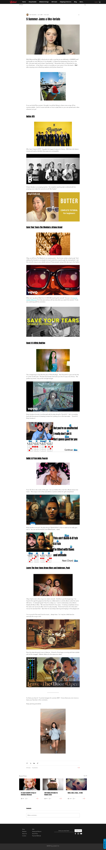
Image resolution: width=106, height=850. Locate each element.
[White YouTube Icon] (81, 834)
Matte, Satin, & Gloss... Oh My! (75, 793)
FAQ (33, 829)
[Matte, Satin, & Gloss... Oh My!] (76, 784)
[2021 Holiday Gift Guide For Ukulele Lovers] (53, 784)
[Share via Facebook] (27, 763)
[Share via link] (37, 763)
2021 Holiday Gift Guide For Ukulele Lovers (51, 794)
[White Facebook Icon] (75, 834)
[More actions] (79, 15)
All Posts (21, 4)
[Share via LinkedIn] (34, 763)
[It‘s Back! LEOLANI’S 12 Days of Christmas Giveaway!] (29, 784)
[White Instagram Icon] (78, 834)
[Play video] (53, 169)
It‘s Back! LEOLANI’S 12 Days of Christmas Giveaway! (28, 794)
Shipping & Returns (36, 831)
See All (85, 775)
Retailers (24, 831)
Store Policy (35, 833)
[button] (100, 2)
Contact (24, 835)
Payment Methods (36, 835)
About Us (24, 833)
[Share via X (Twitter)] (30, 763)
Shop (23, 829)
